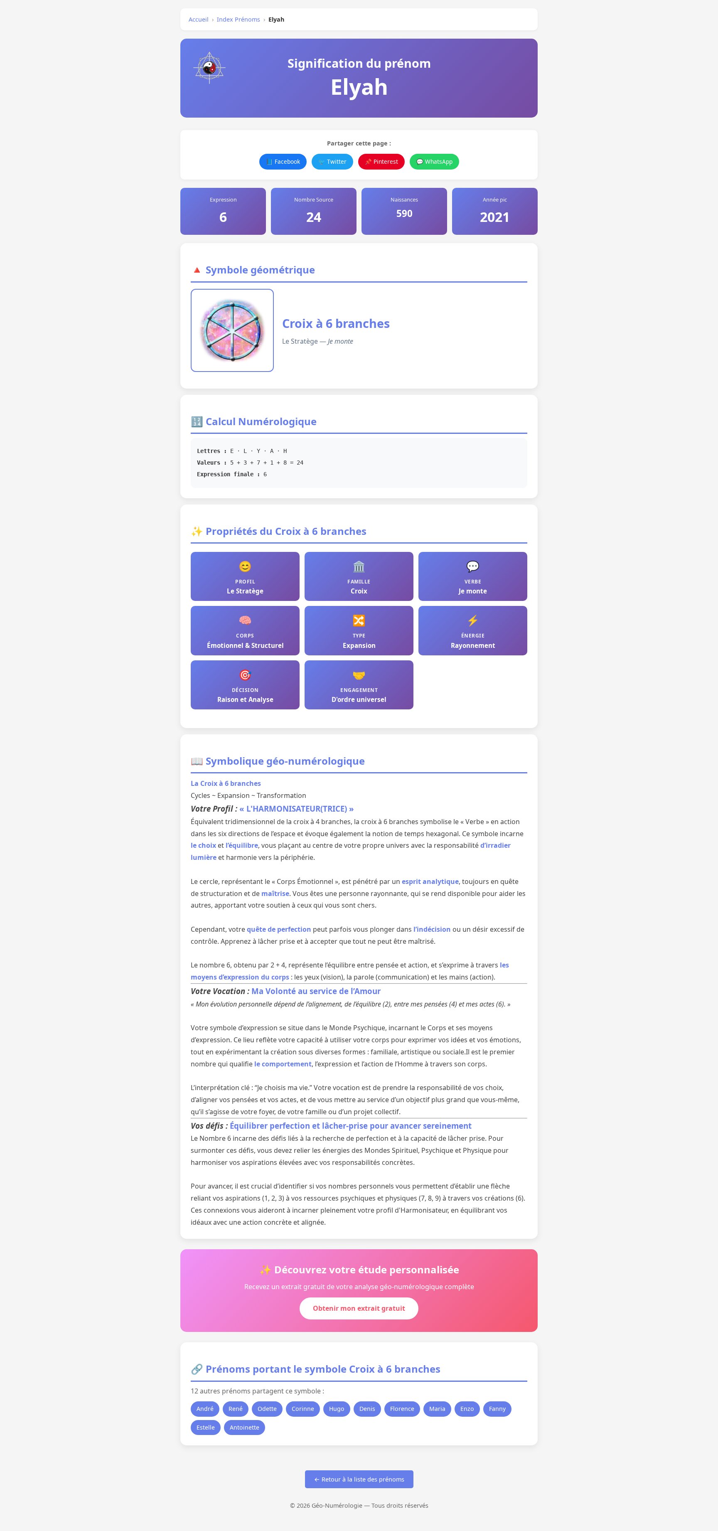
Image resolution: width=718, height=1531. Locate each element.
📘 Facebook (283, 161)
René (236, 1409)
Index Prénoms (238, 19)
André (205, 1409)
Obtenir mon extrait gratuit (359, 1308)
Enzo (467, 1409)
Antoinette (244, 1427)
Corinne (303, 1409)
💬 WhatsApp (434, 161)
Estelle (206, 1427)
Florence (402, 1409)
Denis (367, 1409)
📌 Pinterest (381, 161)
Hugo (336, 1409)
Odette (267, 1409)
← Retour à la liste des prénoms (359, 1479)
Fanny (497, 1409)
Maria (437, 1409)
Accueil (199, 19)
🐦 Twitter (332, 161)
